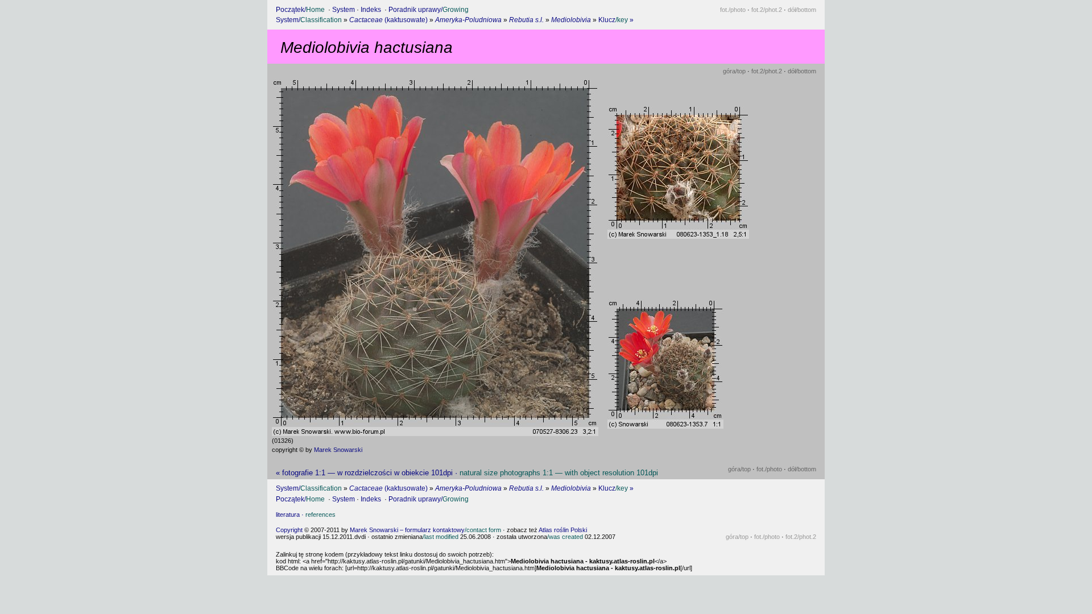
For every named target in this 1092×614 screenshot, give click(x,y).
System (343, 10)
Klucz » (616, 20)
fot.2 (766, 9)
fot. (733, 9)
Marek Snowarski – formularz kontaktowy (425, 529)
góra (734, 71)
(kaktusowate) (388, 20)
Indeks (371, 10)
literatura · (306, 514)
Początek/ (300, 10)
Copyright (289, 529)
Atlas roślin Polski (563, 529)
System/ (309, 20)
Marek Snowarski (338, 449)
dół (802, 9)
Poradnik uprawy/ (428, 10)
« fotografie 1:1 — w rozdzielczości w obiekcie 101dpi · (467, 472)
